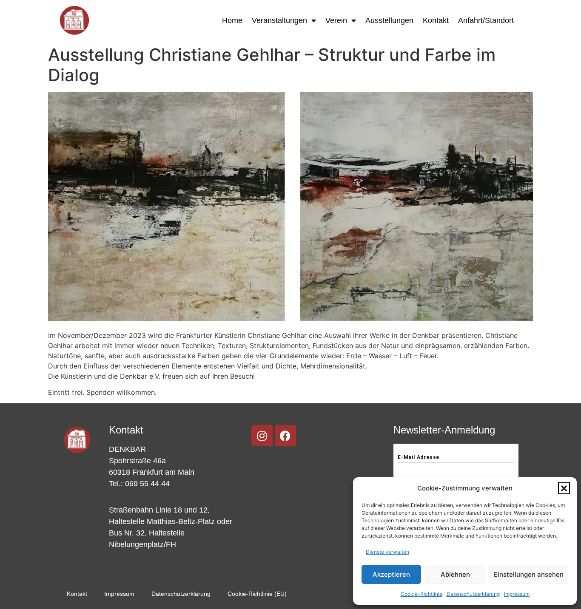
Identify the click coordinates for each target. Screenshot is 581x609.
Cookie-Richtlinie (421, 594)
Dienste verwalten (387, 552)
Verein (336, 20)
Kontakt (436, 20)
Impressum (517, 594)
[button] (564, 488)
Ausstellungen (389, 20)
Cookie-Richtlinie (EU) (257, 593)
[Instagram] (262, 435)
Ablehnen (455, 574)
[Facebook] (285, 435)
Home (232, 20)
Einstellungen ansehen (529, 574)
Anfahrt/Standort (486, 20)
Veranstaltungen (279, 20)
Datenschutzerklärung (473, 594)
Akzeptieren (391, 574)
